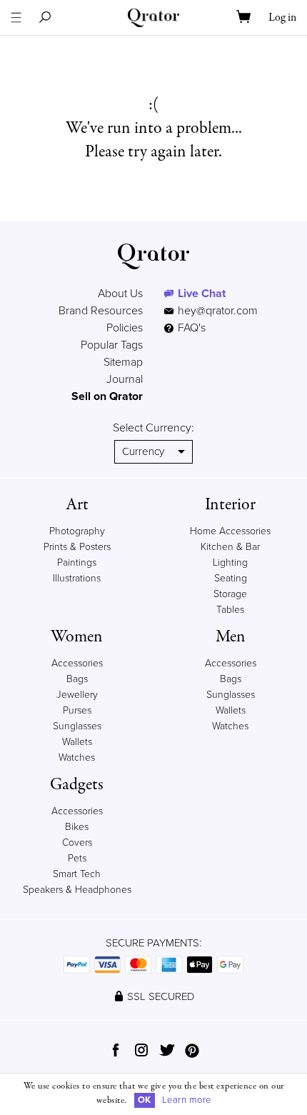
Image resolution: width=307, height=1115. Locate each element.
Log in (282, 18)
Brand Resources (101, 311)
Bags (77, 679)
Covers (77, 842)
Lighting (230, 562)
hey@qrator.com (218, 311)
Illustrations (77, 578)
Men (231, 637)
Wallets (77, 742)
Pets (77, 858)
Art (77, 504)
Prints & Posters (77, 547)
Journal (124, 379)
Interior (230, 504)
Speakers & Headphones (77, 890)
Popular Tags (112, 345)
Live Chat (202, 293)
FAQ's (190, 328)
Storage (230, 594)
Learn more (186, 1100)
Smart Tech (77, 874)
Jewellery (77, 695)
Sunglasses (77, 726)
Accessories (77, 663)
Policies (124, 328)
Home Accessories (230, 531)
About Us (120, 293)
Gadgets (77, 784)
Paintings (76, 562)
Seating (230, 578)
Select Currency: (153, 428)
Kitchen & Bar (230, 547)
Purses (77, 710)
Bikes (77, 827)
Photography (77, 531)
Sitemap (123, 362)
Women (77, 637)
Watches (77, 757)
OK (144, 1100)
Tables (230, 610)
